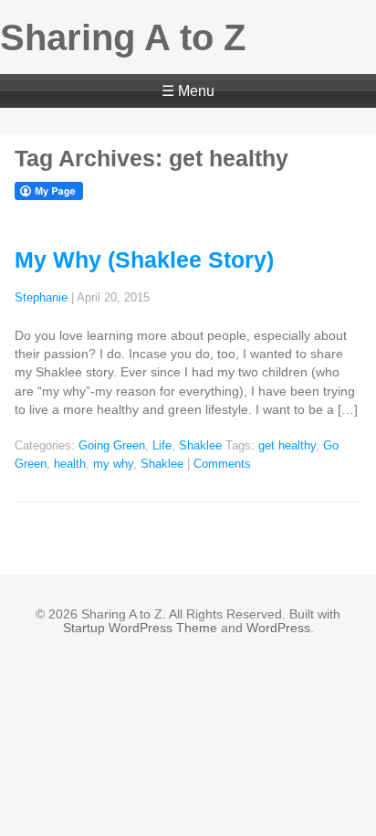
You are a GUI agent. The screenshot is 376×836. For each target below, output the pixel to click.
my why (113, 464)
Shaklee (200, 445)
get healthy (287, 445)
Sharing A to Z (122, 37)
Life (162, 445)
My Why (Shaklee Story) (144, 259)
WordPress (278, 627)
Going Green (111, 445)
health (70, 464)
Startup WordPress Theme (140, 627)
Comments (222, 464)
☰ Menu (188, 91)
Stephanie (41, 297)
